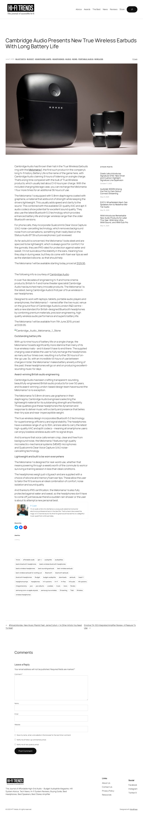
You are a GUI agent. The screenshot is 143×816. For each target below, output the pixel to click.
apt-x (40, 560)
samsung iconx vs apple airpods (27, 590)
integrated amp (21, 586)
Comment (18, 674)
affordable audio (29, 560)
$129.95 (81, 263)
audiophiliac (59, 560)
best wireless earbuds (65, 568)
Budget (30, 59)
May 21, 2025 (104, 197)
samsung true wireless (49, 590)
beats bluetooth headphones (26, 564)
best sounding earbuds (46, 568)
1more (18, 560)
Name (17, 703)
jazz (31, 586)
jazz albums (40, 586)
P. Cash (134, 59)
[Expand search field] (132, 9)
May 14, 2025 (104, 226)
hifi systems (82, 581)
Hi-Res (63, 581)
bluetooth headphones (24, 577)
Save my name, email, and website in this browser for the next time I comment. (44, 735)
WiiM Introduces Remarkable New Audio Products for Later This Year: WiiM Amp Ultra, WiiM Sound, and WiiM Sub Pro (114, 218)
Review (72, 586)
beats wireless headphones (25, 568)
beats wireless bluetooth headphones (52, 564)
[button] (71, 109)
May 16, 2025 (104, 210)
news (65, 586)
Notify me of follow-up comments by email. (31, 740)
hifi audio (72, 581)
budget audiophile (49, 577)
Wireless (98, 59)
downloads (62, 577)
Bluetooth (21, 59)
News (74, 59)
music (58, 586)
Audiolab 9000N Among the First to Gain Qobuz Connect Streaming (111, 191)
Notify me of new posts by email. (28, 744)
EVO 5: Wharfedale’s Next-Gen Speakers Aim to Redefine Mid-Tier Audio (114, 204)
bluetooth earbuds (61, 573)
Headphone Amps (43, 59)
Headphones (58, 59)
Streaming (63, 590)
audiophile (48, 560)
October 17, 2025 (106, 183)
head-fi (80, 577)
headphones (35, 581)
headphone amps (22, 581)
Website (17, 724)
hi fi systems (47, 581)
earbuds (72, 577)
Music (68, 59)
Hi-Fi (56, 581)
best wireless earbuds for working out (29, 573)
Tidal (72, 590)
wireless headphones (23, 595)
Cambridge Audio (59, 274)
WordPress (133, 809)
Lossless (50, 586)
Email (16, 714)
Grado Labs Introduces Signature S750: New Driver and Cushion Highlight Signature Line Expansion (112, 176)
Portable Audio (85, 59)
